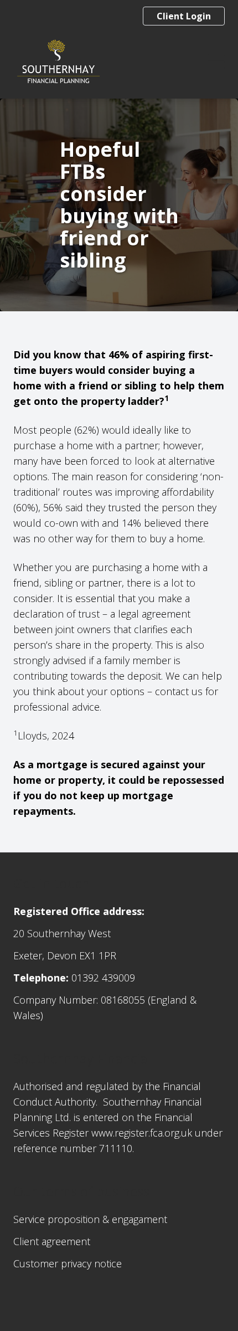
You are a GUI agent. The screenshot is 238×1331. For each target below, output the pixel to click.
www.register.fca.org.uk (141, 1132)
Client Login (184, 16)
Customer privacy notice (67, 1263)
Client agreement (51, 1241)
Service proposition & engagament (90, 1219)
